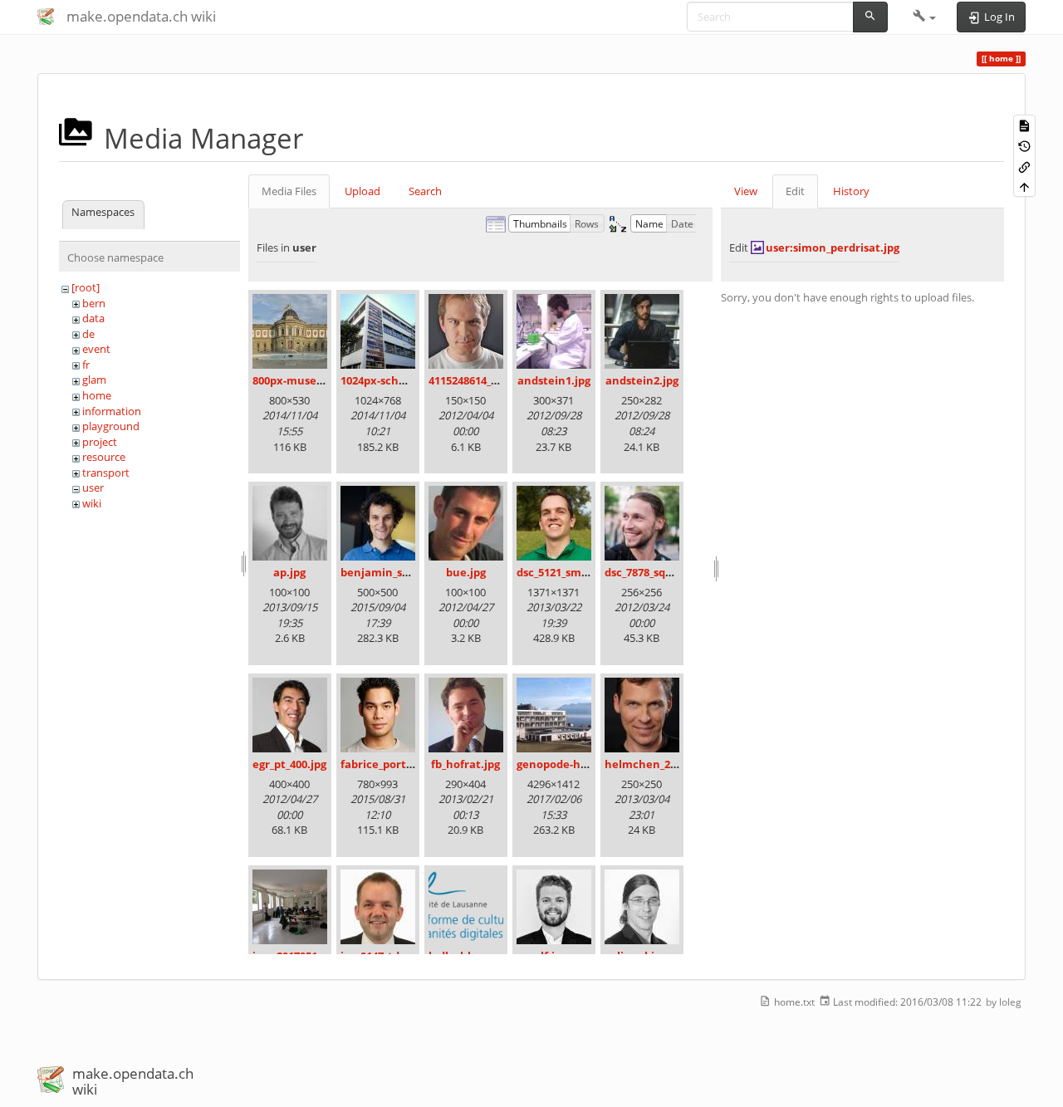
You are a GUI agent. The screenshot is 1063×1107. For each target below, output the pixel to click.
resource (103, 456)
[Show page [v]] (1024, 125)
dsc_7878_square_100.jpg (668, 572)
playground (111, 426)
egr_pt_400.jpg (289, 764)
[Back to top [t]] (1024, 186)
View (745, 191)
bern (93, 303)
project (99, 441)
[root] (85, 287)
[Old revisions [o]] (1024, 145)
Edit (795, 191)
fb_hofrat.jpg (465, 764)
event (96, 348)
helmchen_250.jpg (653, 764)
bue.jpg (466, 572)
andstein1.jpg (553, 380)
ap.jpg (289, 572)
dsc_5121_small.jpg (565, 572)
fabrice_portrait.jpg (392, 764)
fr (86, 364)
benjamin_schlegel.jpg (400, 572)
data (93, 318)
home (96, 395)
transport (106, 472)
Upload (362, 191)
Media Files (289, 191)
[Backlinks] (1024, 165)
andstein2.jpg (641, 380)
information (111, 411)
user (93, 487)
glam (94, 379)
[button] (924, 16)
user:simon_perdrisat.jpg (832, 247)
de (88, 333)
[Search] (870, 17)
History (851, 191)
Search (425, 191)
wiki (91, 503)
